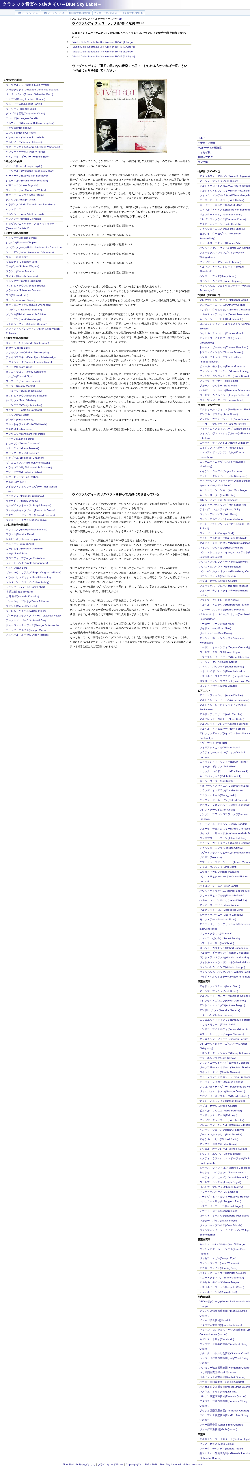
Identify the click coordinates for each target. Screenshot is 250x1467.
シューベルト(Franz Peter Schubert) (27, 180)
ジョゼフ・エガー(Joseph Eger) (217, 1258)
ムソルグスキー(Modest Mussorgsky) (27, 352)
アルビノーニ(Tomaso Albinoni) (24, 142)
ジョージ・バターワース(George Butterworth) (32, 625)
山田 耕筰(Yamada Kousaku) (22, 596)
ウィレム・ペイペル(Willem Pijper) (26, 610)
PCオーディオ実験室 (210, 147)
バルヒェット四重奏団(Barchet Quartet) (222, 1377)
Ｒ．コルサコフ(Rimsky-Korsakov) (26, 371)
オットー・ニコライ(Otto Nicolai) (25, 194)
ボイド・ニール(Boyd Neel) (215, 628)
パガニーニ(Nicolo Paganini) (22, 185)
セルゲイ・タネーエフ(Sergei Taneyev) (28, 505)
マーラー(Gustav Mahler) (20, 385)
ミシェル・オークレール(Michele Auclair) (223, 1148)
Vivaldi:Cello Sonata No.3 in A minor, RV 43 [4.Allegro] (103, 56)
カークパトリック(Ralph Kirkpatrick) (220, 776)
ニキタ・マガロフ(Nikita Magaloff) (219, 871)
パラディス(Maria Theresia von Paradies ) (30, 204)
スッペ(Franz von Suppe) (20, 300)
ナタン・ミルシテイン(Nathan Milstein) (222, 1100)
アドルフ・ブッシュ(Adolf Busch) (218, 180)
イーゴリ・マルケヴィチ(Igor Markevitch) (223, 423)
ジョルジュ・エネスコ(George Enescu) (222, 1091)
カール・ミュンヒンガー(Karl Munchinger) (224, 490)
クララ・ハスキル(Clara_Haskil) (217, 795)
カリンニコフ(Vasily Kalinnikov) (24, 405)
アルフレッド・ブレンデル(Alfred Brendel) (224, 723)
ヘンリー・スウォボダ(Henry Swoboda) (222, 609)
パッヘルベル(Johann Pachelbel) (25, 137)
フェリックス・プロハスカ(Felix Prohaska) (224, 585)
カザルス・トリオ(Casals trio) (216, 1339)
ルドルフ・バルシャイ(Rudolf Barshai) (221, 666)
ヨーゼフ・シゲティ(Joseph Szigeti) (220, 1182)
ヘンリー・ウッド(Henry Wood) (217, 276)
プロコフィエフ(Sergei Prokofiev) (25, 558)
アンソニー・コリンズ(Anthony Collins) (222, 304)
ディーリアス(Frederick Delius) (24, 472)
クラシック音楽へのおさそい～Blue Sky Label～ (52, 4)
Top (119, 18)
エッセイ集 (204, 152)
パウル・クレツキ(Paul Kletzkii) (217, 576)
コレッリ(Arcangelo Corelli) (22, 118)
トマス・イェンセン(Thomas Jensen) (221, 352)
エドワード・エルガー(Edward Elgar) (220, 204)
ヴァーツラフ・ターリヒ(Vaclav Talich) (221, 399)
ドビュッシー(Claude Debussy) (24, 390)
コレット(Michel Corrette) (21, 132)
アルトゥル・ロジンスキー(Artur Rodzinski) (224, 190)
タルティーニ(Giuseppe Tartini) (24, 103)
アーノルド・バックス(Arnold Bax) (26, 620)
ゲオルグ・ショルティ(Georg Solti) (219, 509)
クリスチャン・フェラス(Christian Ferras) (223, 1038)
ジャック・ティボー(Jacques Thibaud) (221, 1081)
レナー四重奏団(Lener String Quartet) (221, 1424)
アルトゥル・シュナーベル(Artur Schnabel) (224, 700)
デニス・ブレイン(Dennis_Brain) (218, 1268)
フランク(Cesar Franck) (20, 271)
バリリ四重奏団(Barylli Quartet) (217, 1372)
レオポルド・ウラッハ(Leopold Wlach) (221, 1287)
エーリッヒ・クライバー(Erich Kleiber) (221, 200)
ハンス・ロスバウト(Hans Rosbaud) (220, 566)
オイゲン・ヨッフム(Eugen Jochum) (220, 471)
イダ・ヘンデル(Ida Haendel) (216, 1015)
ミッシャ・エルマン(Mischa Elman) (220, 1153)
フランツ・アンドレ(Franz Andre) (219, 599)
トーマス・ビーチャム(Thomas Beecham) (223, 347)
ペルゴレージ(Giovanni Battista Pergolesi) (30, 123)
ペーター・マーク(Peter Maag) (217, 623)
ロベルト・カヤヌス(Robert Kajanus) (220, 281)
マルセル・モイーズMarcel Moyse (219, 1282)
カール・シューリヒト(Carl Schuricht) (221, 319)
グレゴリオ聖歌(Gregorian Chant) (25, 113)
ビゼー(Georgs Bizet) (18, 347)
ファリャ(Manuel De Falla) (21, 606)
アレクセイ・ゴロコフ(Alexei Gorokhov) (222, 1000)
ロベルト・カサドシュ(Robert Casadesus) (224, 947)
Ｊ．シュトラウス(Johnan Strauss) (26, 285)
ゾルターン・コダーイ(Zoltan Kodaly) (27, 582)
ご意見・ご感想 (207, 142)
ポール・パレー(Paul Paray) (215, 633)
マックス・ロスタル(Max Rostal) (218, 1144)
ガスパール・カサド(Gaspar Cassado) (221, 1034)
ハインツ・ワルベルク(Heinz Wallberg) (221, 547)
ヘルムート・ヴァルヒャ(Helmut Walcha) (223, 900)
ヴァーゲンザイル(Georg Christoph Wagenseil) (33, 146)
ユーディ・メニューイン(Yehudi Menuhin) (223, 1177)
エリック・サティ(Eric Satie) (22, 452)
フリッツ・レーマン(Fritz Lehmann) (220, 262)
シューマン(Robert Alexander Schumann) (30, 252)
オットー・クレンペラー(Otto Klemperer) (223, 476)
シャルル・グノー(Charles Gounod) (26, 323)
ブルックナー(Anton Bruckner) (23, 280)
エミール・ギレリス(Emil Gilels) (217, 766)
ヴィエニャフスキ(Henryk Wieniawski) (28, 462)
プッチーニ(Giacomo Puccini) (23, 381)
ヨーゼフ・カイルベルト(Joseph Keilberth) (224, 395)
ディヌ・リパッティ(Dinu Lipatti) (218, 866)
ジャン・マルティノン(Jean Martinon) (221, 519)
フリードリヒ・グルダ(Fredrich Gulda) (221, 895)
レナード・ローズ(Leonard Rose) (218, 1210)
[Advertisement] (33, 47)
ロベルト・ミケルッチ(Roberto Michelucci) (224, 1215)
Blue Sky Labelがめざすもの (79, 1464)
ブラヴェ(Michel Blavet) (19, 127)
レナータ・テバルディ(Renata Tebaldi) (221, 1448)
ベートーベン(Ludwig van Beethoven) (27, 175)
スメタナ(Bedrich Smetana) (22, 276)
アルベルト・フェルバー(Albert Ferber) (222, 728)
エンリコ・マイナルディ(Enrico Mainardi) (223, 1029)
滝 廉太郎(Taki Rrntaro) (19, 591)
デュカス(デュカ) (16, 481)
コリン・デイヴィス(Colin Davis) (218, 514)
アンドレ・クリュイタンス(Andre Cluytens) (224, 309)
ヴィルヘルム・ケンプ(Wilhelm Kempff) (222, 967)
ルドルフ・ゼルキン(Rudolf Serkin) (219, 938)
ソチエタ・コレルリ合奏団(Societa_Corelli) (224, 1353)
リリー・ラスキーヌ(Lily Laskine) (218, 1191)
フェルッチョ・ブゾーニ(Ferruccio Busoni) (30, 510)
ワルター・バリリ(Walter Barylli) (218, 1220)
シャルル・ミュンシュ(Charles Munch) (222, 333)
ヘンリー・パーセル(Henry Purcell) (26, 151)
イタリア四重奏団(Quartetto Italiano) (220, 1325)
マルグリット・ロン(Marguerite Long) (221, 909)
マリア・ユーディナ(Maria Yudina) (219, 905)
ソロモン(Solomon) (210, 857)
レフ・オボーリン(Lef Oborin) (216, 943)
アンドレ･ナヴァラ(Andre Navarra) (219, 1010)
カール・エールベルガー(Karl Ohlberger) (223, 1244)
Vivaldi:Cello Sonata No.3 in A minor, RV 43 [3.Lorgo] (102, 51)
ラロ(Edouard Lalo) (17, 295)
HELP (201, 137)
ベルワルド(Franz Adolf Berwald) (25, 213)
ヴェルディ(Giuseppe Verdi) (22, 261)
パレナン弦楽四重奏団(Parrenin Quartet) (222, 1396)
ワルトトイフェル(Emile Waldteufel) (26, 424)
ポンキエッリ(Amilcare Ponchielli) (25, 433)
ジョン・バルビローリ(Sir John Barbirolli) (223, 537)
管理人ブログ (205, 157)
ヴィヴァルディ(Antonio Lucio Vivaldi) (28, 84)
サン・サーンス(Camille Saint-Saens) (27, 342)
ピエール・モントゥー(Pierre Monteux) (222, 366)
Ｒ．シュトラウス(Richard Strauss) (26, 395)
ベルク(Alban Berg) (17, 567)
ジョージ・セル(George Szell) (216, 533)
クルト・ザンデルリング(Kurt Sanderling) (223, 504)
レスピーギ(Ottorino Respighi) (23, 539)
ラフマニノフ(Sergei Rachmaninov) (26, 529)
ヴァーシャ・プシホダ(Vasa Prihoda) (27, 601)
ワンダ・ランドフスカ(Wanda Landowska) (224, 957)
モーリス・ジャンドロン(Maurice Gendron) (224, 1167)
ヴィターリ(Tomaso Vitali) (21, 108)
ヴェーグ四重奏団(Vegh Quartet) (218, 1429)
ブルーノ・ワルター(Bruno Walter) (219, 385)
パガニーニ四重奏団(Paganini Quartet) (221, 1381)
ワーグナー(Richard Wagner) (22, 266)
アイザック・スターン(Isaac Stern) (219, 986)
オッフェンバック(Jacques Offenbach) (28, 304)
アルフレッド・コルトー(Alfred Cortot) (221, 719)
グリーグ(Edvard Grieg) (19, 366)
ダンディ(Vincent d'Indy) (20, 419)
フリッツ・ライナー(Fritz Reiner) (218, 380)
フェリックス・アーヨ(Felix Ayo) (218, 1115)
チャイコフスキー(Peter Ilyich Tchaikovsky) (31, 357)
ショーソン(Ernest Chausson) (23, 443)
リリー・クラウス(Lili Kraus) (215, 933)
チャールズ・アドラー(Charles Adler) (220, 243)
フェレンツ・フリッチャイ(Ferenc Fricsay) (224, 371)
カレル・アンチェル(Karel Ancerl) (218, 499)
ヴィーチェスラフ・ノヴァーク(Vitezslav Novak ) (34, 615)
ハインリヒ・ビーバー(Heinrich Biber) (28, 156)
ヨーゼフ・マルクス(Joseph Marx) (26, 630)
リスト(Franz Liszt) (17, 256)
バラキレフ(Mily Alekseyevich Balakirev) (29, 467)
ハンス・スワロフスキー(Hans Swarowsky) (224, 561)
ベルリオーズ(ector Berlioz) (22, 237)
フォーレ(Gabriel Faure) (20, 438)
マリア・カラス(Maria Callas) (216, 1443)
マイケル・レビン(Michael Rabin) (218, 1139)
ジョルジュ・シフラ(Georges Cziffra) (221, 847)
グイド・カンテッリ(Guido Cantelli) (220, 224)
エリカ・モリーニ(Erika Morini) (217, 1024)
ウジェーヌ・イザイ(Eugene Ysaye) (27, 519)
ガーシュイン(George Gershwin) (25, 548)
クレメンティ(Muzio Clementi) (23, 218)
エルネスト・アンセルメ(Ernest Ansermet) (224, 314)
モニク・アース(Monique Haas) (217, 919)
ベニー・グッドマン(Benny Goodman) (221, 1277)
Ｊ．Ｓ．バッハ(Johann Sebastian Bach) (29, 94)
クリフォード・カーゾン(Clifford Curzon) (223, 800)
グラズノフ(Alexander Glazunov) (25, 495)
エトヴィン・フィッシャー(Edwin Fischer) (223, 761)
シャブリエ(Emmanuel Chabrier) (25, 457)
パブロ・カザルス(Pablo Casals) (218, 580)
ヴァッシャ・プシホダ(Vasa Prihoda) (220, 1225)
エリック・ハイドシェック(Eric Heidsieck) (223, 771)
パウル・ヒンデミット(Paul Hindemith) (28, 577)
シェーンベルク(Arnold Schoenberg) (27, 562)
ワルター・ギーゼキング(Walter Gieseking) (224, 952)
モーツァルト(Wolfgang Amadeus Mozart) (30, 170)
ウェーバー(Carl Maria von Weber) (26, 190)
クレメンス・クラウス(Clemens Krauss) (222, 219)
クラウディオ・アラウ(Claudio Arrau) (221, 790)
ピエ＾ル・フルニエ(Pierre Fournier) (220, 1110)
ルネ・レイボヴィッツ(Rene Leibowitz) (222, 671)
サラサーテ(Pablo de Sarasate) (24, 409)
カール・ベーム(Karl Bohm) (215, 485)
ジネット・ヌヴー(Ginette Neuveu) (219, 1072)
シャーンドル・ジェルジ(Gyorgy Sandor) (223, 823)
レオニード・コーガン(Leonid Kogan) (221, 1206)
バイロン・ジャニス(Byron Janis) (218, 885)
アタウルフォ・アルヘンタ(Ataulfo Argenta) (224, 176)
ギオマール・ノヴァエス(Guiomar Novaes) (224, 785)
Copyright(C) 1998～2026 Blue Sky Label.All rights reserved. (164, 1464)
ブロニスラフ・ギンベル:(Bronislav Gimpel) (224, 1124)
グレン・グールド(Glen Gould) (217, 809)
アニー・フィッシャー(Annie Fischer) (221, 695)
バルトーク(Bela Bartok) (20, 543)
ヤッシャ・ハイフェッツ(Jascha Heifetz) (223, 1172)
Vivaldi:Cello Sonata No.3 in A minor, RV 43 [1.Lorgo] (102, 42)
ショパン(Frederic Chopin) (21, 242)
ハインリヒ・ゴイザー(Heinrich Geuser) (222, 1272)
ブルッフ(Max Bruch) (18, 414)
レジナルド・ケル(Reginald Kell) (218, 1291)
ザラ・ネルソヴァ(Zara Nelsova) (218, 1057)
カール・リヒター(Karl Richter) (217, 495)
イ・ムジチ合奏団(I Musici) (215, 1320)
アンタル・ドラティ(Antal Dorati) (218, 414)
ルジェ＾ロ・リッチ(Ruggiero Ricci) (220, 1201)
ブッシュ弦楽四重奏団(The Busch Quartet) (224, 1410)
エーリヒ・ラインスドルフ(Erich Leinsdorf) (224, 442)
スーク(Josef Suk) (16, 553)
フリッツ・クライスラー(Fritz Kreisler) (221, 1120)
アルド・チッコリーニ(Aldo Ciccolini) (220, 714)
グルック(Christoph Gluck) (21, 199)
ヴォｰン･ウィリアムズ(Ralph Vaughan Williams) (33, 572)
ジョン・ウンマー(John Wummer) (219, 1263)
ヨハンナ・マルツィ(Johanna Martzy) (221, 1186)
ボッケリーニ (13, 209)
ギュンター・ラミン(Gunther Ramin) (220, 214)
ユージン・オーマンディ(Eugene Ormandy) (224, 647)
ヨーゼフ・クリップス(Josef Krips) (219, 652)
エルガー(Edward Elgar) (19, 376)
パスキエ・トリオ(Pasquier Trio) (218, 1391)
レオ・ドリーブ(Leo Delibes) (22, 476)
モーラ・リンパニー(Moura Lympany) (221, 914)
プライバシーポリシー (110, 1464)
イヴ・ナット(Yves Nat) (213, 742)
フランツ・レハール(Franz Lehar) (25, 586)
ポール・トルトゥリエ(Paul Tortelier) (220, 1134)
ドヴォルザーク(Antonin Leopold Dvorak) (29, 361)
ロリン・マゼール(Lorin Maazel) (218, 685)
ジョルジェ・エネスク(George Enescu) (222, 228)
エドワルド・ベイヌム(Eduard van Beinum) (224, 209)
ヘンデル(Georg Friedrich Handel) (25, 99)
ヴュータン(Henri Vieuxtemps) (23, 319)
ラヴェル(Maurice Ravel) (20, 534)
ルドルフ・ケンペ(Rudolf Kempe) (218, 661)
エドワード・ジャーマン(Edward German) (30, 515)
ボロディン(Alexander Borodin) (24, 309)
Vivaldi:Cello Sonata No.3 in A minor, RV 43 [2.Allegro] (103, 46)
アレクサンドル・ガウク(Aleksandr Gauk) (223, 299)
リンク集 (203, 161)
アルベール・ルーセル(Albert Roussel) (28, 634)
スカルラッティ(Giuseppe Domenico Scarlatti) (32, 89)
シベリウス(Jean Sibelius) (21, 400)
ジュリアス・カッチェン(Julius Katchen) (222, 838)
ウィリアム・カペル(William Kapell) (219, 747)
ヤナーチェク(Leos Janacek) (22, 448)
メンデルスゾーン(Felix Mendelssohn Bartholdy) (34, 247)
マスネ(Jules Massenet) (19, 429)
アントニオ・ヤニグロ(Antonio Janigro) (222, 1005)
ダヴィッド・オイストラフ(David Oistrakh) (224, 1096)
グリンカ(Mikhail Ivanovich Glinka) (26, 314)
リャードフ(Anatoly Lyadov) (22, 500)
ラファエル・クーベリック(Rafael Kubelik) (224, 657)
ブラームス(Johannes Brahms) (24, 290)
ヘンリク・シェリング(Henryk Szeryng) (222, 1129)
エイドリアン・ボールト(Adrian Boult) (221, 447)
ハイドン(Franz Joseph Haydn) (24, 166)
